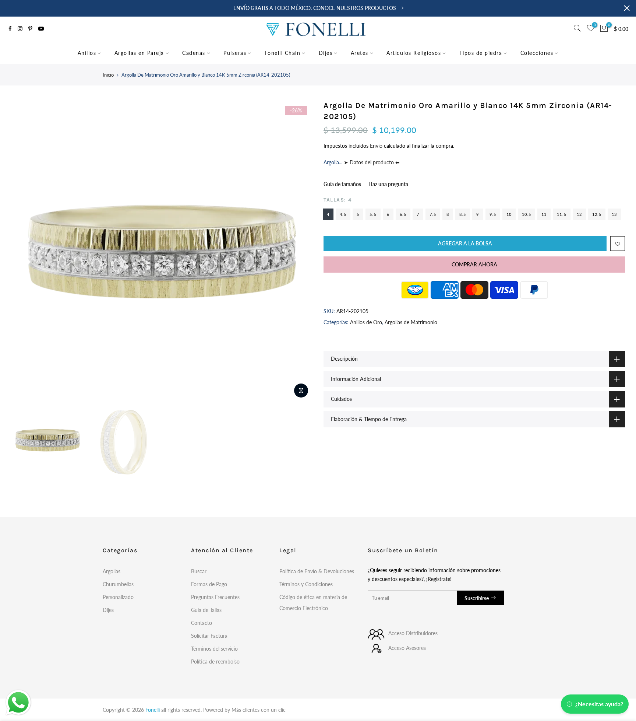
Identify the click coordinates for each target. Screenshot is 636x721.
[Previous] (24, 251)
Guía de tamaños (342, 184)
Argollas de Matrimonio (411, 322)
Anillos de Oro (366, 322)
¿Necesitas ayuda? (599, 703)
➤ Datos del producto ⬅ (371, 162)
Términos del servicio (214, 648)
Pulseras (234, 53)
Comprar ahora (474, 264)
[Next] (299, 251)
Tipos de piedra (480, 53)
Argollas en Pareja (139, 53)
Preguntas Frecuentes (215, 597)
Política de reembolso (215, 661)
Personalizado (118, 597)
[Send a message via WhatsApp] (18, 702)
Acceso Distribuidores (413, 633)
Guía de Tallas (206, 610)
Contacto (201, 623)
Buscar (198, 571)
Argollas (111, 571)
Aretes (359, 53)
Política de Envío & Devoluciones (316, 571)
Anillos (87, 53)
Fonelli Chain (283, 53)
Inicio (108, 75)
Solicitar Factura (209, 636)
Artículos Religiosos (413, 53)
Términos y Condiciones (306, 584)
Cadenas (193, 53)
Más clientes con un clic (259, 710)
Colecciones (537, 53)
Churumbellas (118, 584)
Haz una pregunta (388, 184)
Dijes (326, 53)
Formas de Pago (209, 584)
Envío (377, 146)
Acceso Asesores (407, 648)
